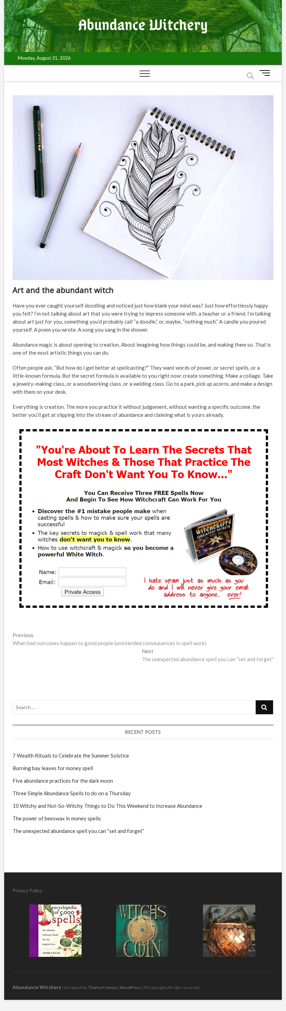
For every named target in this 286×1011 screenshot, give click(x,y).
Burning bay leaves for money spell (53, 768)
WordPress (130, 987)
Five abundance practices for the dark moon (63, 780)
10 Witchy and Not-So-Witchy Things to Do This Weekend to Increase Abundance (107, 806)
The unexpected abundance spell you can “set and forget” (78, 831)
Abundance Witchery (37, 987)
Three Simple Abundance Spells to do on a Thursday (72, 793)
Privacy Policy (27, 890)
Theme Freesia (102, 987)
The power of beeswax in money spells (57, 818)
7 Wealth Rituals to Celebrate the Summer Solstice (71, 755)
